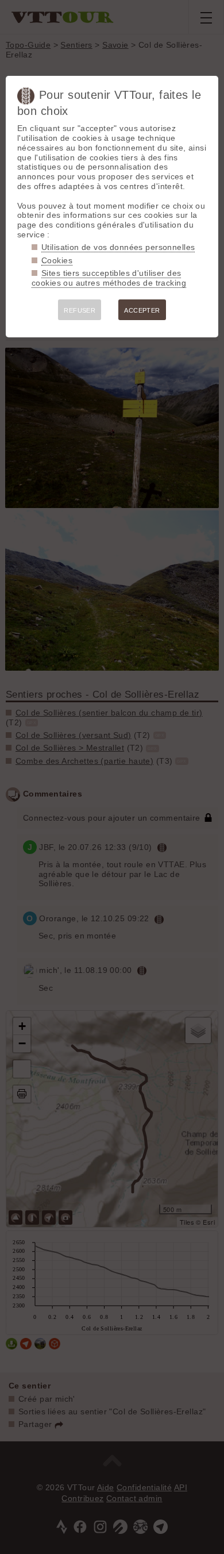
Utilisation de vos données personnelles (118, 247)
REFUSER (79, 310)
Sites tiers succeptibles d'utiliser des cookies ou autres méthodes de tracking (109, 277)
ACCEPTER (142, 310)
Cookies (56, 260)
